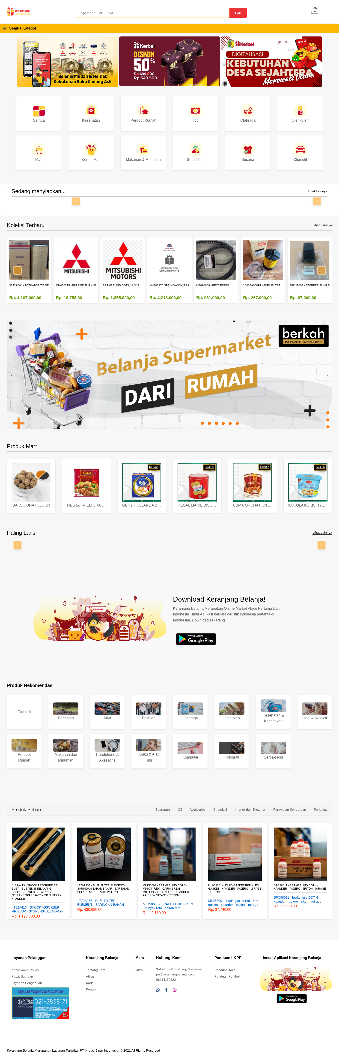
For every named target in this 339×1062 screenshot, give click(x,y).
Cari (238, 13)
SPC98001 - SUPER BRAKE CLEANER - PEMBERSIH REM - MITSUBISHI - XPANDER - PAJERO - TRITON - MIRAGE (302, 889)
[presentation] (11, 374)
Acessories (197, 809)
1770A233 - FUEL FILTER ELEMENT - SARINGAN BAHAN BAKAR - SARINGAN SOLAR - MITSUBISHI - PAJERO (39, 889)
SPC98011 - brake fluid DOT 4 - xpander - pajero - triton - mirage (236, 887)
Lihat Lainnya (317, 191)
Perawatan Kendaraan (289, 809)
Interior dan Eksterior (250, 809)
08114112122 (166, 979)
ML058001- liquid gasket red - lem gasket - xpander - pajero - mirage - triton (171, 889)
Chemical (220, 809)
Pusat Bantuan (22, 976)
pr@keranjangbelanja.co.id (175, 974)
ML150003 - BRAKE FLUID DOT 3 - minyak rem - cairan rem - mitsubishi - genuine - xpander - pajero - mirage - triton (103, 890)
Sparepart (162, 809)
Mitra (139, 970)
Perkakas (320, 809)
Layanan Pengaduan (27, 983)
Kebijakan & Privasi (25, 970)
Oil (180, 809)
